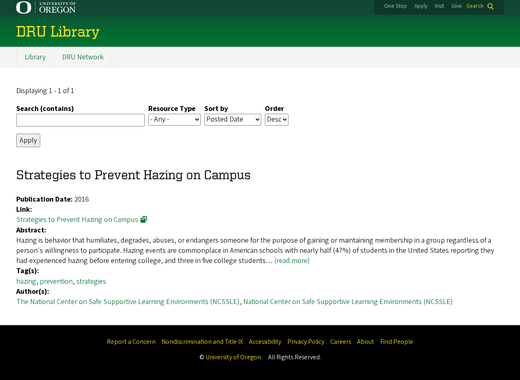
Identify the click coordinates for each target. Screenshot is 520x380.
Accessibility (265, 341)
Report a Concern (131, 341)
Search (474, 6)
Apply (420, 6)
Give (456, 6)
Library (35, 57)
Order (274, 109)
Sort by (216, 109)
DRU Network (83, 57)
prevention (56, 281)
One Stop (395, 6)
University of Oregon (233, 357)
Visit (439, 6)
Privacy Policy (305, 341)
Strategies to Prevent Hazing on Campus (77, 220)
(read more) (292, 261)
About (365, 341)
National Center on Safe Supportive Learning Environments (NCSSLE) (348, 302)
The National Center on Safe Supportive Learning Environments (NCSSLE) (128, 302)
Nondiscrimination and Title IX (202, 341)
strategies (91, 281)
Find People (396, 341)
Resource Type (171, 109)
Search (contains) (45, 109)
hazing (26, 281)
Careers (340, 341)
